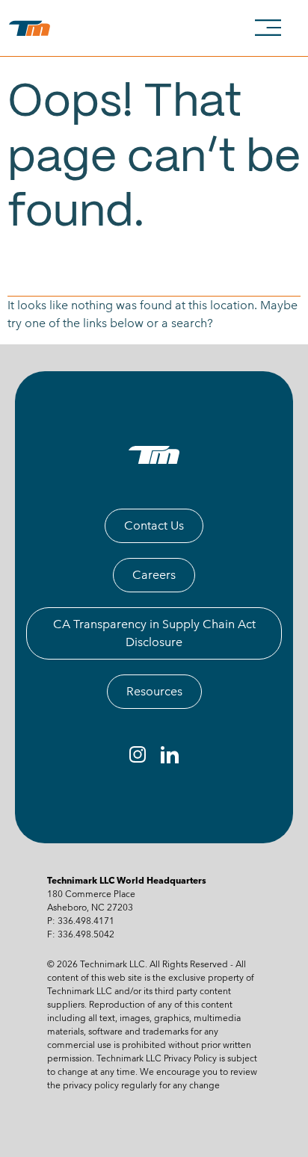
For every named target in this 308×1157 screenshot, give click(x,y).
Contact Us (154, 525)
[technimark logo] (32, 28)
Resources (154, 691)
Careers (154, 575)
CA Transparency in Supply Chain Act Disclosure (154, 633)
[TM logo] (154, 455)
